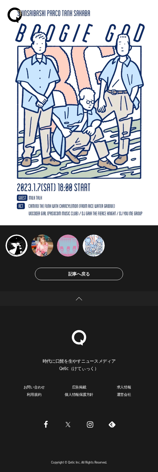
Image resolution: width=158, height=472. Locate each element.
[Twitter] (68, 424)
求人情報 (124, 387)
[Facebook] (46, 424)
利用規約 (34, 394)
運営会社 (124, 394)
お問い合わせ (34, 387)
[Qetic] (15, 15)
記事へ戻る (79, 273)
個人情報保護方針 (79, 394)
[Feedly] (112, 424)
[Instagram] (90, 424)
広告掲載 (79, 387)
